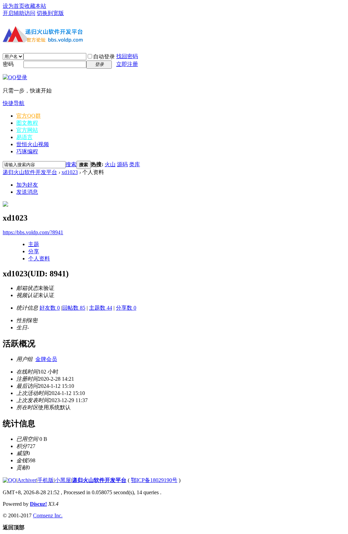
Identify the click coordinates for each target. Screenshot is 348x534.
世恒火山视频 (32, 144)
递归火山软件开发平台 (30, 172)
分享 (33, 251)
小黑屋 (63, 480)
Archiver (26, 480)
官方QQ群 (28, 116)
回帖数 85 (73, 308)
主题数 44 (100, 308)
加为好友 (27, 185)
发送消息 (27, 192)
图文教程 (27, 123)
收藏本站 (35, 6)
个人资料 (39, 258)
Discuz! (38, 504)
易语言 (24, 137)
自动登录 (104, 56)
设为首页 (13, 6)
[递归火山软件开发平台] (43, 43)
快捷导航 (13, 103)
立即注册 (127, 64)
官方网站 (27, 130)
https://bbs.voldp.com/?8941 (33, 232)
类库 (134, 164)
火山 (110, 164)
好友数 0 (49, 308)
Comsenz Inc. (48, 515)
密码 (8, 64)
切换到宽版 (50, 13)
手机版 (45, 480)
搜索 (71, 164)
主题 (33, 244)
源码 (122, 164)
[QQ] (9, 480)
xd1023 (70, 172)
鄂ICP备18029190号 (154, 480)
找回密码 (127, 56)
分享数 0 (126, 308)
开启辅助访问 (19, 13)
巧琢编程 (27, 151)
